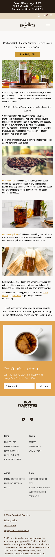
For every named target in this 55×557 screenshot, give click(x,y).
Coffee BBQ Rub (8, 180)
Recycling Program (13, 483)
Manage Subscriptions (39, 487)
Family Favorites (11, 446)
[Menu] (48, 25)
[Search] (39, 16)
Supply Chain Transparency (16, 530)
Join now (43, 386)
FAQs (31, 483)
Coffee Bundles (11, 455)
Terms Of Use (10, 525)
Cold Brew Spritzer (10, 234)
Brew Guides (35, 446)
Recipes (32, 442)
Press (7, 487)
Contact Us (34, 496)
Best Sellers (10, 442)
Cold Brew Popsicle (10, 282)
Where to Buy (35, 451)
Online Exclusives (12, 459)
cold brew (17, 295)
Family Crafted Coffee (14, 479)
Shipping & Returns (38, 479)
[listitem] (27, 6)
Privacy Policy (10, 520)
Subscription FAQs (37, 492)
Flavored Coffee (12, 451)
